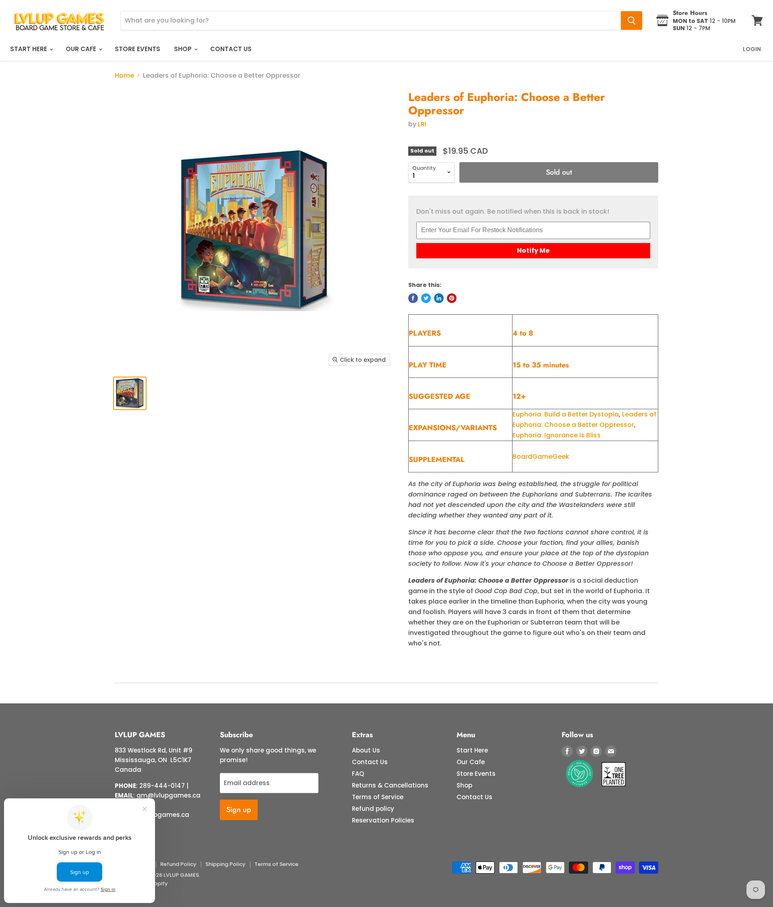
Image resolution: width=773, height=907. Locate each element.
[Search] (631, 20)
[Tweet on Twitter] (426, 298)
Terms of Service (377, 797)
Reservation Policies (383, 820)
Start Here (29, 49)
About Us (366, 750)
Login (752, 49)
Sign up (238, 809)
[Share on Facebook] (413, 298)
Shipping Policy (225, 864)
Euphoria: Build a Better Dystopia (566, 414)
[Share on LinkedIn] (439, 298)
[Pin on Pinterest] (452, 298)
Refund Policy (178, 864)
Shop (183, 49)
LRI (422, 124)
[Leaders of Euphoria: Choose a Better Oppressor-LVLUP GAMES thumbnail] (130, 393)
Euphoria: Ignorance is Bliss (557, 435)
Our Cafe (82, 49)
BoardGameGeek (541, 456)
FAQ (358, 773)
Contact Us (231, 49)
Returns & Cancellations (390, 785)
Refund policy (373, 808)
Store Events (137, 49)
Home (124, 75)
